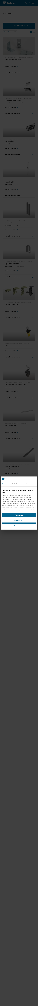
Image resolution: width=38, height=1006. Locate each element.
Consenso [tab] (5, 484)
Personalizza (18, 520)
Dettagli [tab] (14, 484)
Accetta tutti (19, 515)
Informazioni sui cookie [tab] (28, 484)
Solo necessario (19, 526)
